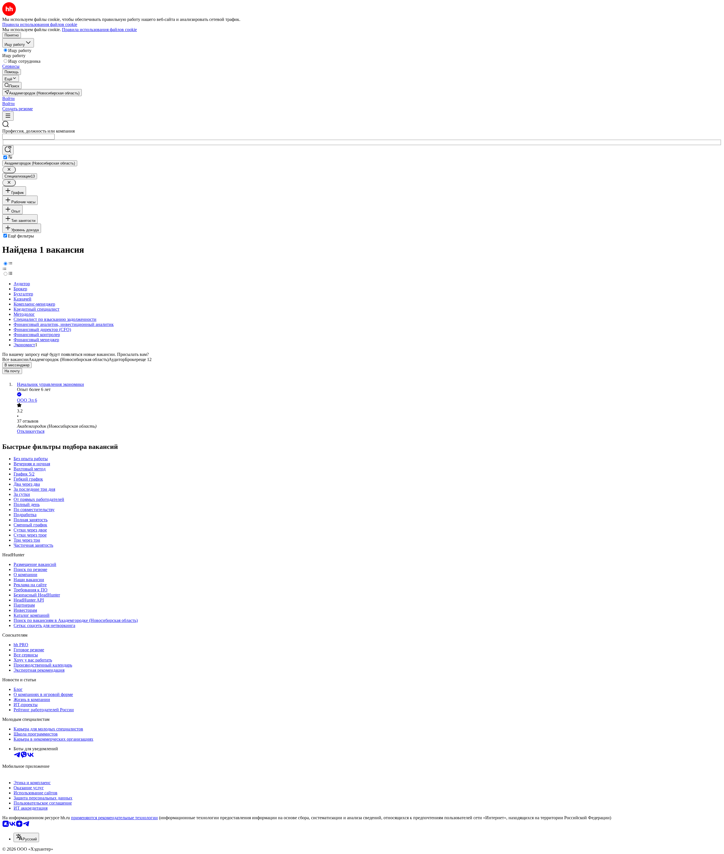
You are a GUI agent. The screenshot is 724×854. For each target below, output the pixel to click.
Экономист (24, 344)
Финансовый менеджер (36, 339)
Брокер (20, 288)
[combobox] (28, 137)
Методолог (24, 314)
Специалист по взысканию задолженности (55, 319)
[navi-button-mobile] (8, 116)
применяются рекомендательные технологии (114, 817)
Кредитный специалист (36, 309)
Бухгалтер (23, 293)
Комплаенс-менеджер (34, 304)
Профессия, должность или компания (38, 131)
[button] (8, 98)
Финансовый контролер (37, 334)
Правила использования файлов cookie (99, 29)
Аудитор (22, 283)
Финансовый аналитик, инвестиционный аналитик (64, 324)
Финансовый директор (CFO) (42, 329)
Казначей (22, 299)
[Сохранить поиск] (8, 150)
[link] (11, 85)
